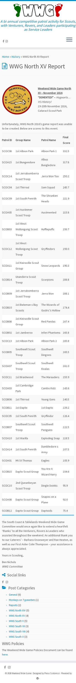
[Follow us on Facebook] (4, 41)
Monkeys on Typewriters (22, 600)
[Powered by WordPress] (37, 677)
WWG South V (16, 621)
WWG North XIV (17, 610)
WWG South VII (17, 626)
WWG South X (16, 636)
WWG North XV (17, 615)
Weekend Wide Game (21, 673)
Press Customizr (52, 673)
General (13, 594)
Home (5, 56)
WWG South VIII (17, 631)
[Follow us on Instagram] (7, 41)
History (16, 56)
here (5, 654)
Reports (13, 605)
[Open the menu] (69, 40)
